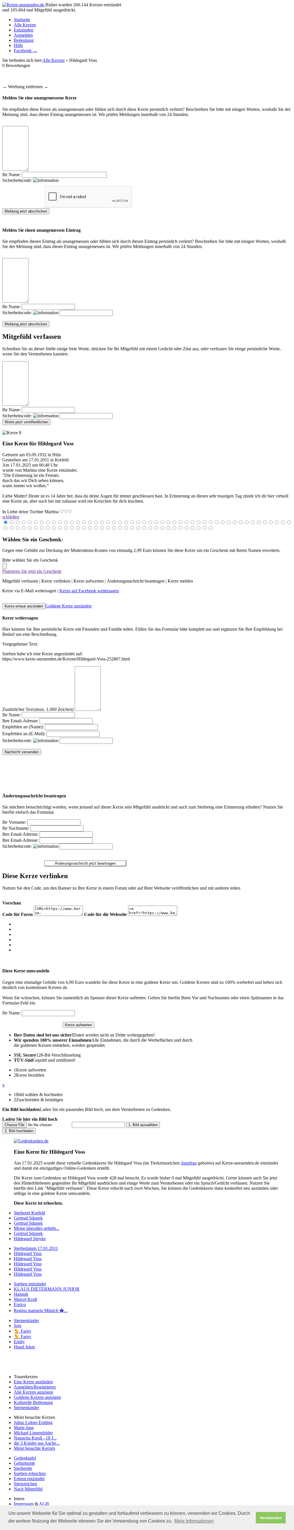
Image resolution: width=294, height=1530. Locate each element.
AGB (44, 1503)
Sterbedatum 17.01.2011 (36, 1248)
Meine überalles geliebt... (36, 1228)
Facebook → (25, 50)
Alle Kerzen (25, 24)
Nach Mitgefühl (28, 1488)
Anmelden (23, 35)
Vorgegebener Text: (20, 644)
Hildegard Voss (28, 1253)
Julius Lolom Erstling (33, 1422)
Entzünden (23, 29)
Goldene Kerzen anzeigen (37, 1397)
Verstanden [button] (271, 1517)
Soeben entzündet (30, 1283)
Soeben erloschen (30, 1473)
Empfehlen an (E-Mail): (23, 733)
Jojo (17, 1325)
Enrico (20, 1304)
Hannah (21, 1294)
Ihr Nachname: (15, 828)
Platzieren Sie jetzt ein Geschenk (31, 571)
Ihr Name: (11, 174)
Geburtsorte (24, 1463)
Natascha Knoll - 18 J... (35, 1437)
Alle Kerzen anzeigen (33, 1392)
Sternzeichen (25, 1483)
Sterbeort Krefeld (29, 1212)
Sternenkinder (26, 1320)
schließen (10, 516)
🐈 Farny (22, 1331)
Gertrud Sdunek (28, 1218)
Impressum (24, 1503)
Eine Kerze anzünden (33, 1381)
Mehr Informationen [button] (194, 1521)
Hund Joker (24, 1346)
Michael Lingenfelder (33, 1432)
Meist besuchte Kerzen (34, 1448)
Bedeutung (24, 40)
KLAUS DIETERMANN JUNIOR (47, 1289)
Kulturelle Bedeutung (33, 1402)
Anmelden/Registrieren (35, 1387)
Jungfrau (189, 1163)
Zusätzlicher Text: (38, 709)
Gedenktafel (25, 1458)
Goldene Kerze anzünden (68, 605)
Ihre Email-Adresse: (20, 720)
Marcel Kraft (25, 1299)
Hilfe (18, 45)
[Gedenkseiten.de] (31, 1140)
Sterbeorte (23, 1468)
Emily (19, 1341)
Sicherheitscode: (17, 180)
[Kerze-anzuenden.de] (23, 4)
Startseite (22, 19)
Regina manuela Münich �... (40, 1310)
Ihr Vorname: (14, 822)
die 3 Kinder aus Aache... (37, 1443)
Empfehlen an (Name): (23, 726)
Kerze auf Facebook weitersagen (89, 590)
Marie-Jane (24, 1427)
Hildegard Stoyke (30, 1238)
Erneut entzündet (29, 1478)
